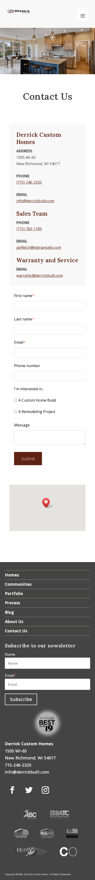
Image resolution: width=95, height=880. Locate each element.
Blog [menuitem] (9, 612)
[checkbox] (50, 407)
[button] (47, 503)
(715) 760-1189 (29, 228)
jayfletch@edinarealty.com (38, 247)
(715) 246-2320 (29, 182)
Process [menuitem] (12, 602)
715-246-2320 (18, 765)
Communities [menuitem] (18, 584)
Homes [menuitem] (12, 575)
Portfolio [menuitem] (14, 593)
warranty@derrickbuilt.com (39, 275)
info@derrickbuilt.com (35, 200)
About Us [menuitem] (14, 621)
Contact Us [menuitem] (16, 631)
